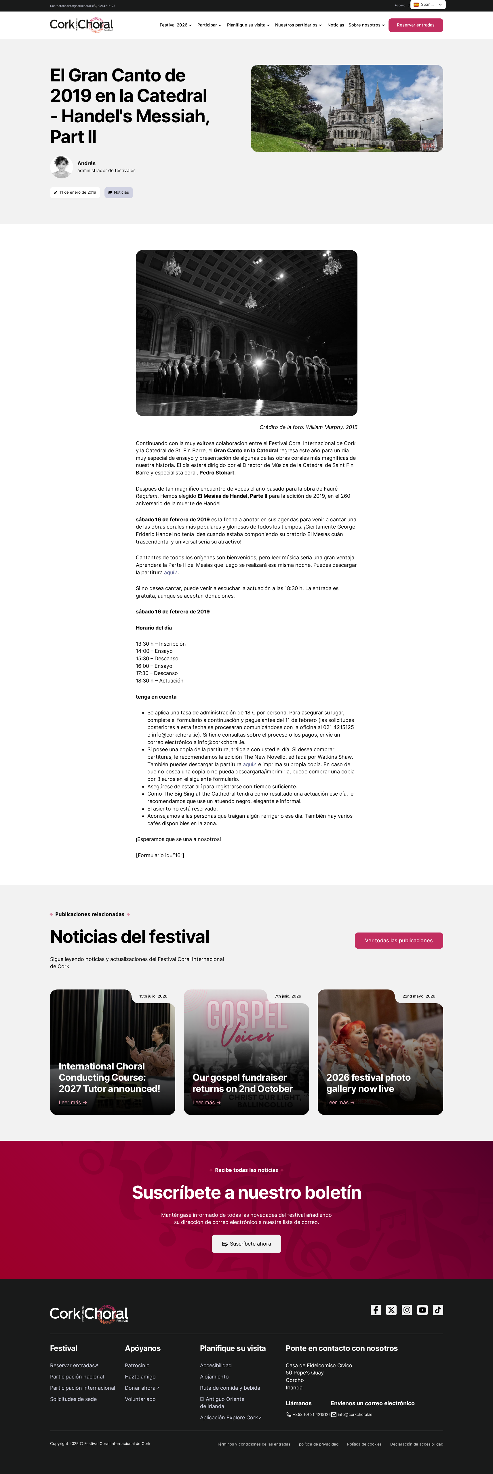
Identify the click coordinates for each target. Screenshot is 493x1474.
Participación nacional (77, 1377)
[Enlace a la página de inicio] (81, 25)
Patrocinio (137, 1365)
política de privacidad (318, 1444)
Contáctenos (59, 5)
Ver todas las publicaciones (399, 940)
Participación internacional (82, 1388)
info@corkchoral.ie (81, 5)
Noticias (336, 25)
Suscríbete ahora (250, 1244)
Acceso (400, 5)
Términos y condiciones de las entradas (253, 1444)
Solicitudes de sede (73, 1399)
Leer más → (73, 1102)
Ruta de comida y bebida (230, 1388)
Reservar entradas (416, 25)
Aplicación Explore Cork (229, 1417)
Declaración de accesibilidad (416, 1444)
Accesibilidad (216, 1365)
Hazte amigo (140, 1377)
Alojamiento (214, 1377)
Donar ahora (140, 1388)
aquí (169, 572)
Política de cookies (364, 1444)
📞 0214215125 (104, 5)
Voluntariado (140, 1399)
